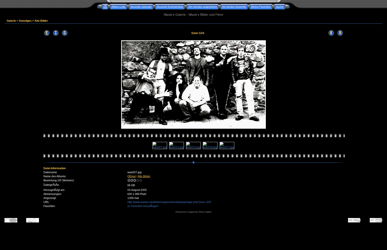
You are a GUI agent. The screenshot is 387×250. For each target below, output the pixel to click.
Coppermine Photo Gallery (199, 212)
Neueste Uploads (141, 6)
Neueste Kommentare (170, 6)
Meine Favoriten (261, 6)
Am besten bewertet (234, 6)
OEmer (131, 176)
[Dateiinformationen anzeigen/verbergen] (55, 33)
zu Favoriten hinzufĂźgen (142, 206)
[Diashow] (64, 33)
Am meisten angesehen (202, 6)
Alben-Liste (118, 6)
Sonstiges (25, 20)
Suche (280, 6)
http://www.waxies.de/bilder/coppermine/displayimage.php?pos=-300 (169, 202)
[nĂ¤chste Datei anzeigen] (340, 33)
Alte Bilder (41, 20)
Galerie (11, 20)
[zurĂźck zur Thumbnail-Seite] (46, 33)
